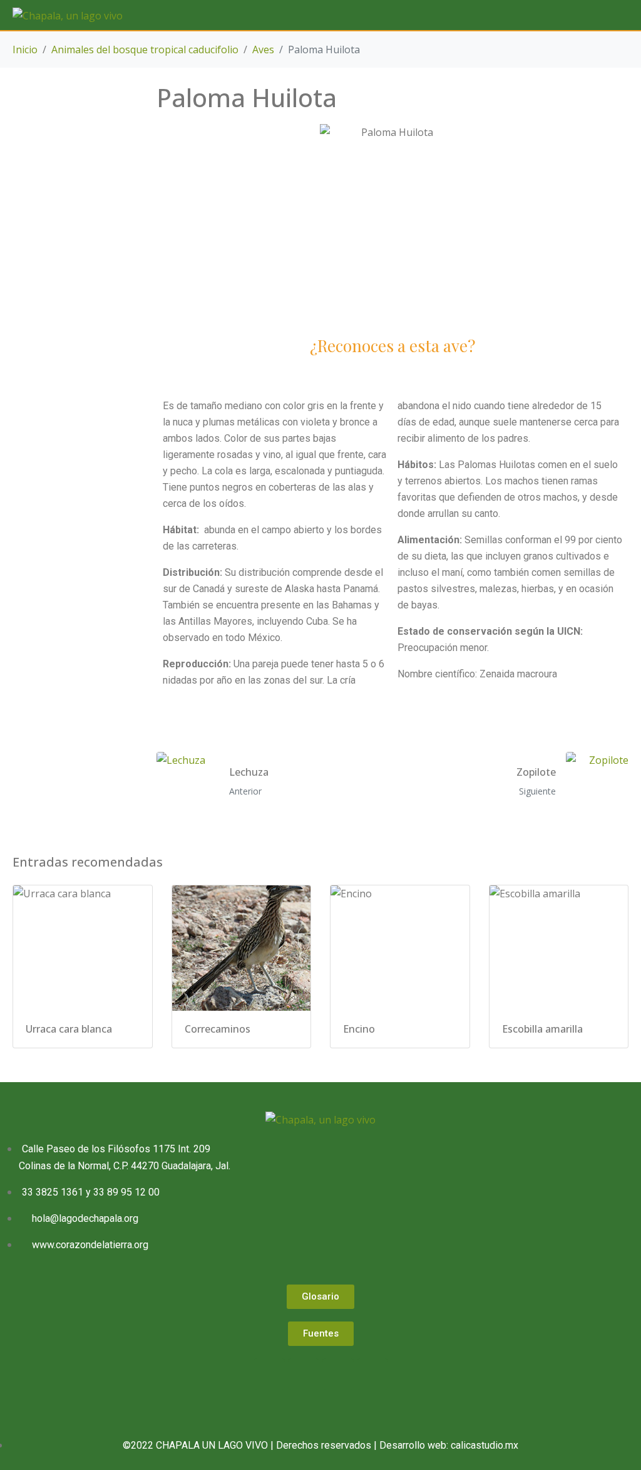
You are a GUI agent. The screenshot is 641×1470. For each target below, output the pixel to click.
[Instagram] (338, 1374)
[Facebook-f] (269, 1374)
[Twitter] (303, 1374)
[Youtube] (372, 1374)
